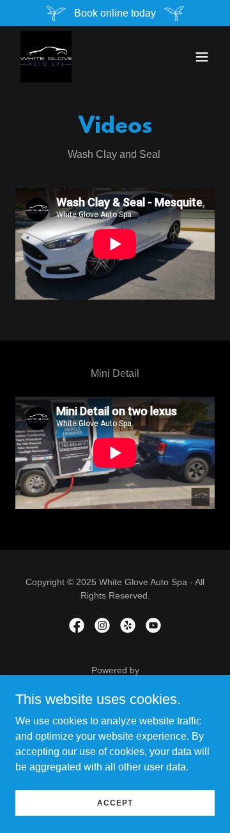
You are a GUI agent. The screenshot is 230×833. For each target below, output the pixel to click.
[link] (46, 56)
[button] (202, 57)
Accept (115, 802)
